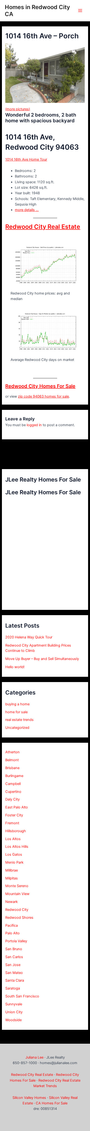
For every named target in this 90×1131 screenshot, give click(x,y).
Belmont (12, 760)
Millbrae (11, 870)
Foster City (14, 815)
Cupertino (13, 791)
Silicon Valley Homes (29, 1098)
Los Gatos (13, 854)
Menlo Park (14, 862)
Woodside (13, 1020)
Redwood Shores (19, 917)
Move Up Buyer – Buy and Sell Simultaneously (42, 659)
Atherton (12, 752)
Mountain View (17, 894)
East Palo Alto (16, 807)
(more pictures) (17, 109)
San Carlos (14, 957)
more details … (27, 210)
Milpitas (11, 878)
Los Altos (13, 839)
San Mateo (14, 973)
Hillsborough (15, 831)
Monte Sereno (16, 886)
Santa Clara (14, 980)
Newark (11, 902)
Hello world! (14, 667)
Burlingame (14, 776)
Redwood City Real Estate (42, 226)
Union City (14, 1012)
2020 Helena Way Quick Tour (28, 637)
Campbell (13, 784)
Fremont (12, 823)
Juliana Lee (34, 1057)
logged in (34, 425)
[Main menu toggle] (80, 11)
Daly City (12, 799)
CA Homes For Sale (51, 1103)
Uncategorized (17, 727)
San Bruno (13, 949)
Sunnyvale (13, 1004)
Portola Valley (16, 941)
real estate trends (19, 720)
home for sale (16, 712)
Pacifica (11, 925)
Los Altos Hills (16, 846)
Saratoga (12, 988)
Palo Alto (12, 933)
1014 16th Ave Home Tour (26, 159)
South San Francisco (22, 996)
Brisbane (12, 768)
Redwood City (16, 909)
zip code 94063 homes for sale (43, 396)
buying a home (17, 704)
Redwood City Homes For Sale (40, 386)
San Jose (12, 965)
